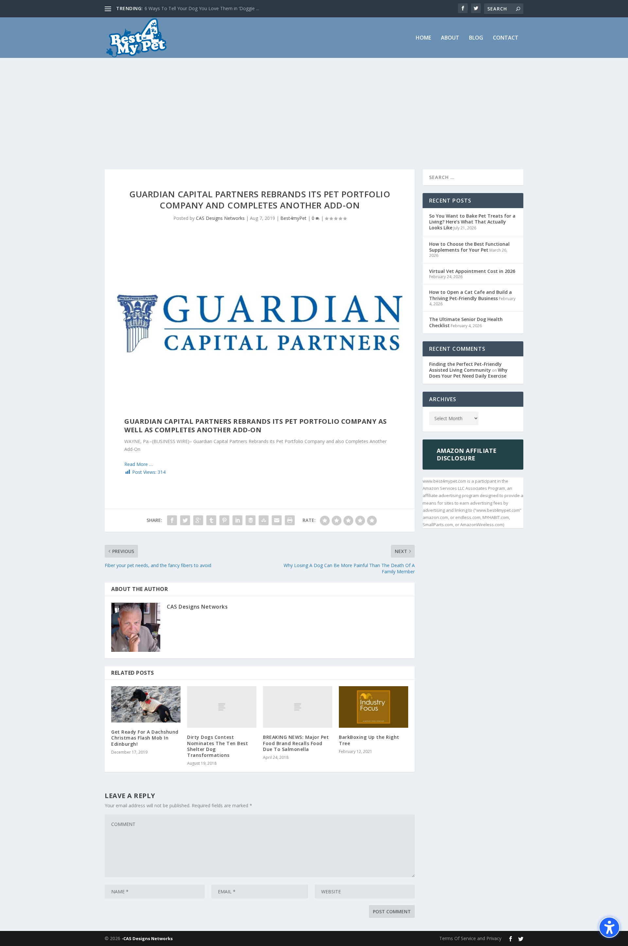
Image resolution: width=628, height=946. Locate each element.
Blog (476, 38)
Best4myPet (293, 218)
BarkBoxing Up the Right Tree (369, 740)
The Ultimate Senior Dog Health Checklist (466, 322)
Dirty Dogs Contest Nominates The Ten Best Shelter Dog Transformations (217, 746)
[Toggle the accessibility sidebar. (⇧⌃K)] (609, 927)
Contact (505, 38)
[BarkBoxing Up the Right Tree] (373, 707)
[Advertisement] (314, 107)
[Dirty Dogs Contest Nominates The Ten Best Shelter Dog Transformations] (221, 707)
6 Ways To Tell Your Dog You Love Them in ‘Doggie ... (202, 8)
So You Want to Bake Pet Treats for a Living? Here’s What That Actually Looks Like (472, 222)
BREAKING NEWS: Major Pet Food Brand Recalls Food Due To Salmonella (296, 743)
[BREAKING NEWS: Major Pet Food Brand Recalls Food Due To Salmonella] (297, 707)
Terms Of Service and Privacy (470, 938)
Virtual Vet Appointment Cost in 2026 (472, 271)
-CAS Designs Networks (147, 938)
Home (423, 38)
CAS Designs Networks (220, 218)
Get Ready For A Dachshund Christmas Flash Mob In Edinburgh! (145, 738)
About (450, 38)
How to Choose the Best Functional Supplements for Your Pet (469, 247)
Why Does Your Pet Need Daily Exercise (468, 373)
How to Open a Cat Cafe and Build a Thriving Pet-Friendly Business (470, 295)
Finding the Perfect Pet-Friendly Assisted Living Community (465, 367)
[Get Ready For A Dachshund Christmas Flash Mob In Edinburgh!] (146, 704)
